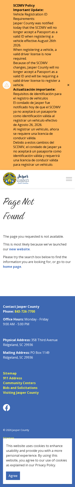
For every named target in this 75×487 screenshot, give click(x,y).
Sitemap (10, 373)
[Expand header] (69, 179)
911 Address (12, 378)
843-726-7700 (25, 311)
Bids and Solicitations (20, 388)
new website (19, 249)
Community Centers (19, 383)
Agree (13, 476)
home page (12, 266)
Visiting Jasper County (21, 392)
